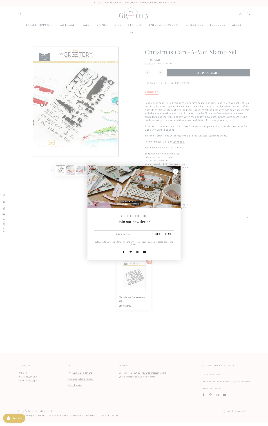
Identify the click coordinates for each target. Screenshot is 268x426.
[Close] (175, 171)
